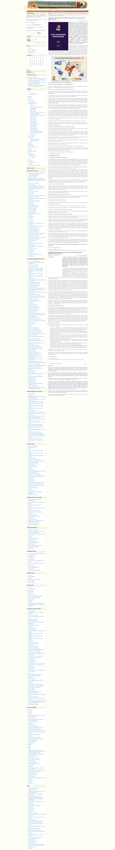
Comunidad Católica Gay (32, 286)
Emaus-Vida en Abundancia (33, 317)
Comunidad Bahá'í (31, 102)
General (51, 249)
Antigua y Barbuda (68, 250)
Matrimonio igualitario (32, 151)
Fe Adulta (30, 468)
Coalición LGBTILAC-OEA (33, 721)
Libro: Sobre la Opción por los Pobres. (35, 432)
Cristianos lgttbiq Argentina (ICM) (34, 307)
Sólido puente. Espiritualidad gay (34, 570)
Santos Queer (30, 568)
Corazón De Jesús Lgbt (32, 299)
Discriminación (69, 359)
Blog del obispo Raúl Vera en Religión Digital (36, 186)
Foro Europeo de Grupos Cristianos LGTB (35, 656)
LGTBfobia (81, 359)
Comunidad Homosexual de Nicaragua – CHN (36, 730)
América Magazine (31, 576)
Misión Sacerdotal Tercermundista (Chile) (35, 483)
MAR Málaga (30, 677)
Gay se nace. (30, 220)
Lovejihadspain (31, 517)
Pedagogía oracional (32, 155)
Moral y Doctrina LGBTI (32, 240)
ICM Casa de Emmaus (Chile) (33, 329)
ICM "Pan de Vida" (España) (33, 327)
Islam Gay (30, 513)
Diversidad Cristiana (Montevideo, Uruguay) (36, 314)
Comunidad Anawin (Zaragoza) (34, 285)
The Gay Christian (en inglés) (33, 704)
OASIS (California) (31, 372)
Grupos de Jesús (31, 469)
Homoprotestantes (31, 671)
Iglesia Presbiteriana (34, 125)
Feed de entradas (31, 49)
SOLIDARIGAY (31, 780)
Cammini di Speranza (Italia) (33, 625)
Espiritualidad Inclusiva (34, 140)
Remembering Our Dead (32, 841)
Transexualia (30, 783)
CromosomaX (30, 590)
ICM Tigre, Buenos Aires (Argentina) (34, 332)
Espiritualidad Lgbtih (32, 554)
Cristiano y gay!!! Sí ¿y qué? (33, 205)
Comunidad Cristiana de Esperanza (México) (36, 288)
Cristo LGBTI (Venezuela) (33, 310)
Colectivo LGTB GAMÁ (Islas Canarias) (35, 727)
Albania (55, 250)
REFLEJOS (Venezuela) (32, 774)
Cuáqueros (32, 105)
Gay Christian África (32, 322)
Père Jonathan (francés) (32, 248)
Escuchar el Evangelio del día (33, 532)
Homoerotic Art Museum (32, 812)
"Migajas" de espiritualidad (35, 139)
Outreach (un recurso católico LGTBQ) (35, 596)
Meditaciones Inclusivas (32, 541)
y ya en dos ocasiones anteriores (73, 287)
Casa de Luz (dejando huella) (33, 261)
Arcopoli (29, 713)
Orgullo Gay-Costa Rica (32, 762)
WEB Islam (30, 848)
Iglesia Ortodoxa (33, 122)
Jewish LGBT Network (32, 514)
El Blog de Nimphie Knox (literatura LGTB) (36, 801)
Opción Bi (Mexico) (31, 760)
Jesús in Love (30, 420)
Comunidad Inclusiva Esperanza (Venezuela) (36, 297)
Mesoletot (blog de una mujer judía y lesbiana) (36, 237)
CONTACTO (63, 11)
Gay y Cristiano (31, 222)
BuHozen (30, 503)
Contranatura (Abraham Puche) (34, 200)
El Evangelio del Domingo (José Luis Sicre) (36, 531)
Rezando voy (30, 548)
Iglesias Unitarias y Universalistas (36, 132)
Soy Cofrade (30, 251)
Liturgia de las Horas (32, 539)
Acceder (29, 48)
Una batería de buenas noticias (34, 165)
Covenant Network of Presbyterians (34, 300)
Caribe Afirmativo (31, 717)
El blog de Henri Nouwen (32, 466)
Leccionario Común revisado (33, 538)
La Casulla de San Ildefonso (33, 230)
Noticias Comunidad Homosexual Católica (36, 680)
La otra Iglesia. (31, 479)
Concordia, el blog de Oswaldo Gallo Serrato (36, 195)
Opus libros (30, 833)
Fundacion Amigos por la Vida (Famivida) (35, 738)
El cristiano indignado (32, 209)
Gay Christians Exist (32, 667)
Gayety (29, 593)
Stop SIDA (30, 781)
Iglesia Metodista (33, 121)
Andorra (60, 250)
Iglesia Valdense (33, 126)
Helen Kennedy (74, 359)
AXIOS (29, 617)
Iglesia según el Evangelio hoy (33, 473)
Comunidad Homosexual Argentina (34, 729)
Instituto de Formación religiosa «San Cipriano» (37, 476)
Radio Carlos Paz (31, 599)
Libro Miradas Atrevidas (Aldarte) (34, 828)
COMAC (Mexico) (31, 278)
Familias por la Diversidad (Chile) (34, 734)
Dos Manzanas (31, 591)
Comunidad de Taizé (32, 458)
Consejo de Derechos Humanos (55, 280)
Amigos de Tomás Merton (33, 446)
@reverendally (31, 393)
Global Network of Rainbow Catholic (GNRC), (36, 670)
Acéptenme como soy (32, 395)
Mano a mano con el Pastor (33, 236)
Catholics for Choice (32, 627)
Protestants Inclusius (32, 377)
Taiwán (77, 138)
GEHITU (29, 744)
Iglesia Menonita (33, 119)
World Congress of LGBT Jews (33, 523)
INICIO (28, 11)
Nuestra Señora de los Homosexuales (35, 243)
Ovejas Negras (31, 765)
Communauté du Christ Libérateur (34, 282)
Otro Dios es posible (34, 94)
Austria (82, 250)
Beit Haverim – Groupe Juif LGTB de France (36, 502)
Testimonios (30, 163)
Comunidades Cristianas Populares (34, 459)
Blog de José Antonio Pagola (33, 183)
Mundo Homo (30, 241)
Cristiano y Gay (31, 203)
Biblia (29, 91)
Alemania (57, 250)
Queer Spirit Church (32, 379)
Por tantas (30, 489)
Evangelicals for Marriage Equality (34, 652)
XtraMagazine (30, 605)
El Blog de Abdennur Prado (33, 206)
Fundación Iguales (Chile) (33, 740)
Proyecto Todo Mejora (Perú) (33, 838)
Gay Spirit (30, 506)
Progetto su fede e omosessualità (34, 687)
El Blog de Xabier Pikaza (32, 208)
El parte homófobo (31, 135)
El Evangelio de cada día (32, 529)
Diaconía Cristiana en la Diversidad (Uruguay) (36, 313)
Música (29, 152)
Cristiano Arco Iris (31, 202)
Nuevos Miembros (31, 154)
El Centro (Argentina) (32, 316)
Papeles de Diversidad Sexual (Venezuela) (36, 770)
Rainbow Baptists (31, 688)
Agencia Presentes (31, 588)
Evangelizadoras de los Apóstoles (34, 805)
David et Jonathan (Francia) (33, 643)
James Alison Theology (32, 227)
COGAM (29, 723)
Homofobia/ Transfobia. (56, 249)
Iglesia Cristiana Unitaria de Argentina (35, 346)
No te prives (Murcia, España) (33, 757)
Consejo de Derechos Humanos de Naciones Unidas (58, 359)
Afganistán (51, 250)
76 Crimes (30, 587)
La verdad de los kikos (32, 819)
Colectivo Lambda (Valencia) (33, 726)
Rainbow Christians (31, 690)
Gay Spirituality (31, 557)
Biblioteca (30, 96)
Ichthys (29, 326)
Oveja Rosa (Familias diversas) (34, 597)
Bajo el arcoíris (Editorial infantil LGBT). (35, 796)
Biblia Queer (32, 93)
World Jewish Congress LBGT (33, 524)
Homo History (30, 811)
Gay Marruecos (31, 743)
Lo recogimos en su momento (67, 268)
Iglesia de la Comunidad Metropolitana (37, 115)
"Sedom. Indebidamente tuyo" (33, 175)
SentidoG (30, 601)
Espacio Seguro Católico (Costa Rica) (35, 319)
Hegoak (29, 747)
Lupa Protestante (31, 480)
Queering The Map (31, 773)
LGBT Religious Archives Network (34, 675)
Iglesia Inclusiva (33, 116)
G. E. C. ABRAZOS (31, 659)
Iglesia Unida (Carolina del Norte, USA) (35, 475)
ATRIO (29, 449)
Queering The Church (32, 380)
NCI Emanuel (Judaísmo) (32, 519)
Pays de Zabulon (31, 244)
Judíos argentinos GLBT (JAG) (33, 516)
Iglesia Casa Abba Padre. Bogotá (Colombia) (36, 333)
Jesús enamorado (31, 559)
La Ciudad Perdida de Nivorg (33, 231)
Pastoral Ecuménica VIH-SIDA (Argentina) (35, 686)
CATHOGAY (30, 626)
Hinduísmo (30, 144)
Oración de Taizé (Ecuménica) (33, 542)
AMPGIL (29, 712)
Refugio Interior (31, 250)
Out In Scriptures (31, 544)
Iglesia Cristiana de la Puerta (33, 345)
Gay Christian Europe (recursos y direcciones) (36, 412)
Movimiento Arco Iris (32, 370)
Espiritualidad (30, 137)
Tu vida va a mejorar (32, 846)
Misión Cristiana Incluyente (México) (34, 366)
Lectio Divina (32, 157)
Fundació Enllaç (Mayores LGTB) (34, 737)
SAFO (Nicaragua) (31, 776)
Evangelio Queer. (31, 556)
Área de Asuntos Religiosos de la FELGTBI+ (36, 616)
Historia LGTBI (55, 358)
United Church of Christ (32, 494)
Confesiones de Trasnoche (33, 196)
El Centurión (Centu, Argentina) (34, 648)
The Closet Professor (32, 253)
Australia (79, 250)
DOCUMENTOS (53, 11)
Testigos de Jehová (33, 134)
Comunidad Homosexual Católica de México (36, 296)
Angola (63, 250)
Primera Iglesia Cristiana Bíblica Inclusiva (35, 376)
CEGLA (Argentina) (31, 629)
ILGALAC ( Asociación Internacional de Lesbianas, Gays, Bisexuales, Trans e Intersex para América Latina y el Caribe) (36, 751)
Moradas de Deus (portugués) (33, 239)
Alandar (29, 575)
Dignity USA (30, 645)
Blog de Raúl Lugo (31, 184)
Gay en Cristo (30, 219)
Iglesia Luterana (33, 118)
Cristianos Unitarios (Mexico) (33, 309)
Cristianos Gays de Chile (32, 306)
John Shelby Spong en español (34, 229)
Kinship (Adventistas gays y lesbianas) (35, 674)
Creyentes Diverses (31, 301)
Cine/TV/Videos (31, 100)
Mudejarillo (30, 77)
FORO (58, 11)
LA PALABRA (33, 11)
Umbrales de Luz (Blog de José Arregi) (35, 254)
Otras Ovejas (30, 683)
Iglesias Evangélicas (34, 128)
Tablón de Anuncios (31, 162)
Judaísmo (30, 149)
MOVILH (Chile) (31, 756)
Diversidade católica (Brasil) (33, 646)
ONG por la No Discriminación (33, 759)
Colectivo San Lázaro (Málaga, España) (35, 269)
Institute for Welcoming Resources (34, 352)
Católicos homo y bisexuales (33, 265)
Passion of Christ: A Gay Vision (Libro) (35, 438)
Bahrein (85, 250)
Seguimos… (36, 77)
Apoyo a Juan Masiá (32, 447)
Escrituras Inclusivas (32, 212)
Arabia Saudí (73, 250)
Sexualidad (30, 160)
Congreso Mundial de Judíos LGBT (34, 505)
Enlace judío (30, 802)
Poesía (29, 159)
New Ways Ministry (31, 594)
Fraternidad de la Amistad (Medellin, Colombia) (36, 320)
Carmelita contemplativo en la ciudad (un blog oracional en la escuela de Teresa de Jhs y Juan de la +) (36, 188)
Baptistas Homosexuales (32, 619)
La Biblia (30, 536)
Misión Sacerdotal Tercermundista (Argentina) (36, 482)
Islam (29, 148)
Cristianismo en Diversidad (33, 304)
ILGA (52, 247)
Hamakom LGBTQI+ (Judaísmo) (34, 510)
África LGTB (30, 709)
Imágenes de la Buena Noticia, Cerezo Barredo (36, 534)
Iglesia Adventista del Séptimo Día (36, 107)
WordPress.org (31, 52)
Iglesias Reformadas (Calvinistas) (36, 131)
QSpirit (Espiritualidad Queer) (33, 546)
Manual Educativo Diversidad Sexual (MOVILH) (37, 831)
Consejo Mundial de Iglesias (33, 462)
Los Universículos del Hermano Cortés (35, 234)
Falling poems (30, 216)
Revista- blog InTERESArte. (33, 386)
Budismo (30, 97)
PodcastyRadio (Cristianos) (33, 487)
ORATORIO (40, 11)
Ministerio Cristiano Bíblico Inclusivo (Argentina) (37, 365)
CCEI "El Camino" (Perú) (32, 266)
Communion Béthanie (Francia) (34, 283)
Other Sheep (30, 681)
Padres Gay (30, 766)
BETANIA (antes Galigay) (32, 620)
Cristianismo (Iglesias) (32, 103)
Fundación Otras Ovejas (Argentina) (34, 657)
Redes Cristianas (31, 490)
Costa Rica (73, 138)
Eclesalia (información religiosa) (34, 579)
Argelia (77, 250)
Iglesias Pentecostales (34, 129)
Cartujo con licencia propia (33, 191)
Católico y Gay (31, 192)
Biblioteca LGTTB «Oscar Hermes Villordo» (36, 401)
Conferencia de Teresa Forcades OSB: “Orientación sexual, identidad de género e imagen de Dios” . (36, 798)
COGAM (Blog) (31, 724)
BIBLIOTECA (45, 11)
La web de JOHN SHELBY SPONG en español (36, 233)
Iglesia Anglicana (33, 108)
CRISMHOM (30, 303)
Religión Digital (31, 582)
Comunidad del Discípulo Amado (34, 294)
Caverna (29, 99)
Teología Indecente (31, 842)
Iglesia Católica (33, 111)
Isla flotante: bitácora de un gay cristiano (35, 226)
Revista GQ (30, 600)
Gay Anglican (30, 217)
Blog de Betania (31, 623)
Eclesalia (30, 578)
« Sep (27, 68)
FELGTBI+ (30, 735)
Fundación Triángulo (32, 741)
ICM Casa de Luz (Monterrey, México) (35, 330)
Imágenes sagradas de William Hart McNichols (36, 416)
